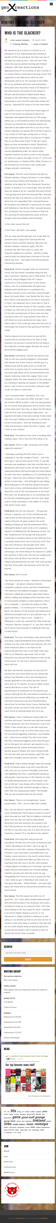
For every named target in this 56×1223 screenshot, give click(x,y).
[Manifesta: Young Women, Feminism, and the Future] (43, 1088)
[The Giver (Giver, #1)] (8, 1080)
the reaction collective (20, 40)
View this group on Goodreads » (39, 1096)
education (23, 1114)
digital (11, 1114)
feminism (38, 1114)
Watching (24, 44)
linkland (38, 1120)
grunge (40, 1117)
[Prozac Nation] (43, 1080)
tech (30, 1130)
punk (33, 1127)
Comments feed (10, 1167)
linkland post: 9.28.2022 (12, 1017)
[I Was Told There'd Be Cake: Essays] (8, 1088)
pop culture (12, 1127)
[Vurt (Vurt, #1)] (13, 1073)
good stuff (27, 1117)
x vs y (14, 1132)
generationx (7, 1118)
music (29, 1124)
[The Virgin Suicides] (28, 1080)
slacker (17, 1130)
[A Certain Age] (38, 1072)
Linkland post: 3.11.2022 (12, 1032)
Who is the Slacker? (23, 33)
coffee (44, 1111)
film (43, 1114)
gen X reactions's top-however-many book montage (26, 1056)
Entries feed (8, 1162)
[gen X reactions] (11, 1058)
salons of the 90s (9, 1130)
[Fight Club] (28, 1088)
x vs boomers (8, 1132)
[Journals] (23, 1080)
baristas (27, 1112)
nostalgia (41, 1123)
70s (8, 1112)
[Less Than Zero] (38, 1080)
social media (23, 1130)
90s (13, 1111)
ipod (23, 1121)
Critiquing (16, 44)
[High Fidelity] (28, 1072)
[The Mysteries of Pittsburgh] (33, 1088)
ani (23, 1112)
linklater (48, 1121)
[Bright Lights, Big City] (23, 1088)
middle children (18, 1124)
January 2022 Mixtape (12, 1038)
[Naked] (23, 1072)
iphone (19, 1121)
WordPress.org (9, 1172)
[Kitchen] (43, 1072)
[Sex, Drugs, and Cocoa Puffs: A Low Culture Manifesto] (13, 1088)
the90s (42, 1130)
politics (6, 1127)
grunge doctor (9, 1121)
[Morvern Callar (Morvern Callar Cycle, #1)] (18, 1072)
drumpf (16, 1114)
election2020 (31, 1114)
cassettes (38, 1112)
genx (16, 1117)
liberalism (28, 1121)
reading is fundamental (42, 1127)
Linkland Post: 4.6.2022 (12, 1027)
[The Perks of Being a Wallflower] (13, 1080)
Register (7, 1151)
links (7, 1123)
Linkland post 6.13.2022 (12, 1022)
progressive (20, 1127)
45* (5, 1112)
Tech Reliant (8, 1002)
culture (6, 1114)
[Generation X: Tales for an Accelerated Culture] (8, 1072)
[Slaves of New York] (33, 1073)
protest (27, 1127)
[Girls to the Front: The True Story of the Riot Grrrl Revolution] (38, 1088)
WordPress (44, 1218)
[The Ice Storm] (33, 1080)
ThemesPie (20, 1218)
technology (35, 1130)
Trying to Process (10, 1007)
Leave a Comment (41, 44)
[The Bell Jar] (18, 1080)
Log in (6, 1156)
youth (19, 1132)
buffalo (32, 1112)
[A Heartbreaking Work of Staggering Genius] (18, 1088)
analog (19, 1112)
